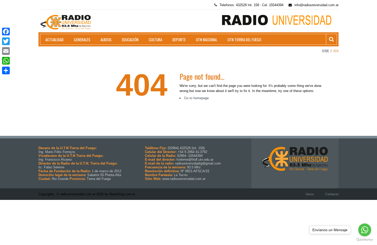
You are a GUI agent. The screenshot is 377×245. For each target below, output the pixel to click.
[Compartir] (6, 70)
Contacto (332, 194)
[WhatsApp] (6, 61)
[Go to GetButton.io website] (364, 239)
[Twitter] (6, 41)
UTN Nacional (206, 39)
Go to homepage (196, 98)
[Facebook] (6, 31)
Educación (130, 39)
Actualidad (54, 39)
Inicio (310, 194)
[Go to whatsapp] (364, 229)
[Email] (6, 51)
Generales (82, 39)
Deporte (179, 39)
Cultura (155, 39)
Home (325, 50)
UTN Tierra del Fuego (244, 39)
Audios (106, 39)
